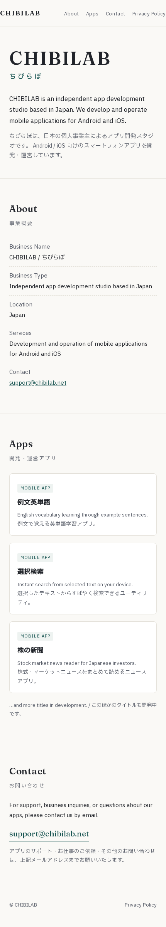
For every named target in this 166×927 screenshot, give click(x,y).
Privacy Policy (149, 13)
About (71, 13)
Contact (115, 13)
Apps (92, 13)
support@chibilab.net (37, 382)
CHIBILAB (20, 13)
